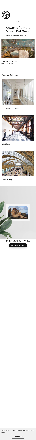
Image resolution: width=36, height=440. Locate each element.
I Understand (18, 436)
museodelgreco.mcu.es (16, 35)
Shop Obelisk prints (18, 245)
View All (32, 75)
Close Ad (21, 1)
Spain (18, 22)
